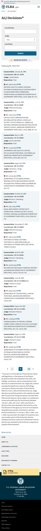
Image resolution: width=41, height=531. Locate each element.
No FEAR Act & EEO (7, 510)
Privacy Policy (6, 528)
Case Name (8, 44)
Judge (7, 36)
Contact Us (6, 465)
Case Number (9, 28)
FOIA (3, 503)
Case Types (5, 451)
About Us (5, 442)
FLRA (12, 7)
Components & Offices (10, 446)
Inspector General (7, 506)
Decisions (5, 456)
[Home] (3, 7)
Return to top (6, 432)
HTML (19, 84)
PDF (7, 84)
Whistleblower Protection (9, 513)
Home (3, 11)
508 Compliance (6, 524)
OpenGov (4, 521)
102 (29, 369)
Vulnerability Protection (9, 517)
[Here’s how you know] (20, 2)
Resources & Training (9, 460)
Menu (39, 7)
